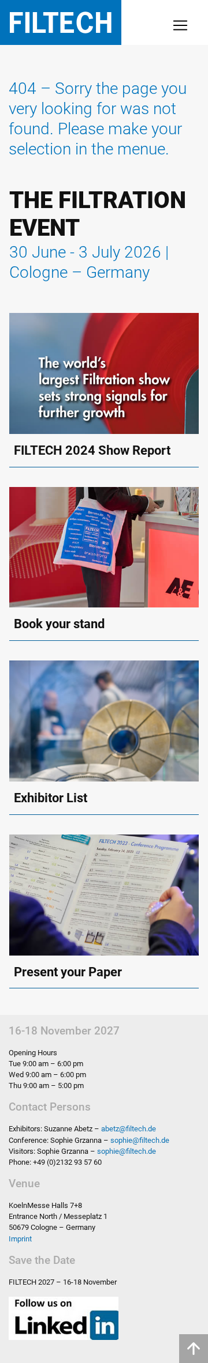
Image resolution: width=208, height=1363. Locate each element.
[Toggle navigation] (180, 25)
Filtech (60, 22)
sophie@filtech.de (139, 1140)
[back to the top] (193, 1348)
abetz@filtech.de (128, 1128)
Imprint (20, 1238)
